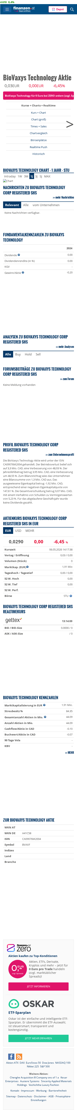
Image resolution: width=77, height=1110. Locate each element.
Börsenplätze (39, 140)
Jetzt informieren (38, 986)
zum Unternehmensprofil (61, 454)
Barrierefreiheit (58, 1090)
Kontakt (14, 1090)
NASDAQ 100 (62, 1062)
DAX (22, 1062)
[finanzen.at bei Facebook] (11, 1057)
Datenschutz (25, 1096)
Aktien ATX (12, 1062)
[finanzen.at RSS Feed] (19, 1057)
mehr (71, 752)
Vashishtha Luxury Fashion (44, 1085)
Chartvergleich (38, 133)
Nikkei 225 (33, 1066)
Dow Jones (48, 1062)
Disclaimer (40, 1096)
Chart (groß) (38, 119)
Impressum (27, 1090)
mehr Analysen (66, 347)
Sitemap (11, 1096)
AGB (51, 1096)
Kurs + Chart (38, 112)
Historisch (38, 154)
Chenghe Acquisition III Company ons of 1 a (35, 1077)
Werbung (41, 1090)
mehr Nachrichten (64, 197)
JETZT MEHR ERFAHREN (38, 1038)
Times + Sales (39, 126)
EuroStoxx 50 (33, 1062)
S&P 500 (45, 1066)
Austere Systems (30, 1081)
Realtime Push (38, 147)
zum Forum (68, 379)
